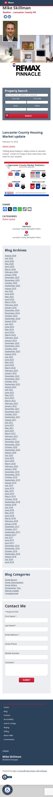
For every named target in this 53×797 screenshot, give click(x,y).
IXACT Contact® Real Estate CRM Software (29, 771)
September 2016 (12, 554)
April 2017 (9, 543)
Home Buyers (11, 579)
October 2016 (11, 551)
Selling (6, 731)
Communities (9, 739)
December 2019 (12, 471)
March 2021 (10, 433)
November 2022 (12, 378)
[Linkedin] (9, 16)
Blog (6, 711)
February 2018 (11, 521)
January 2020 (11, 469)
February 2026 (11, 272)
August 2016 (10, 556)
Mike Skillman (16, 7)
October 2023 (11, 348)
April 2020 (9, 460)
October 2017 (11, 529)
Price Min (15, 98)
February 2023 (11, 370)
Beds (16, 106)
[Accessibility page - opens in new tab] (8, 780)
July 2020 (9, 455)
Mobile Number (12, 653)
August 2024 (10, 321)
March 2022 (10, 400)
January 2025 (11, 307)
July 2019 (9, 485)
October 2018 (11, 499)
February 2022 (11, 403)
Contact (7, 715)
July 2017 (9, 537)
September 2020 (12, 450)
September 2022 (12, 384)
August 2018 (10, 504)
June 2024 (9, 326)
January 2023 (11, 373)
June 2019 (9, 488)
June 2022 (9, 392)
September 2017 (12, 532)
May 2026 (9, 263)
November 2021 (12, 411)
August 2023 (10, 354)
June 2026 (9, 261)
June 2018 (9, 510)
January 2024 (11, 340)
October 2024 (11, 315)
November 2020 (12, 444)
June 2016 (9, 562)
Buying (6, 727)
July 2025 (9, 291)
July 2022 (9, 389)
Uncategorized (11, 593)
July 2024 (9, 324)
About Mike (8, 735)
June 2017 (9, 540)
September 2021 (12, 417)
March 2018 (10, 518)
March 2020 (10, 463)
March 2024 (10, 335)
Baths (37, 106)
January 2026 (11, 274)
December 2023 (12, 343)
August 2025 (10, 288)
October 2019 (11, 477)
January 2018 (11, 524)
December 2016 (12, 545)
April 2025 (9, 299)
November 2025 (12, 280)
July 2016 (9, 559)
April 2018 (9, 515)
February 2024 (11, 337)
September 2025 (12, 285)
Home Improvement (14, 582)
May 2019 (9, 491)
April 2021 (9, 430)
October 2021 (11, 414)
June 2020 (9, 458)
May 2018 (9, 512)
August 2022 (10, 387)
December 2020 (12, 441)
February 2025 (11, 305)
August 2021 (10, 419)
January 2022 (11, 406)
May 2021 (9, 428)
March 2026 (10, 269)
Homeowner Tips (13, 588)
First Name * (11, 616)
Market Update (8, 146)
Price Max (37, 98)
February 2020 (11, 466)
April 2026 (9, 266)
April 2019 (9, 493)
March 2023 (10, 367)
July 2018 (9, 507)
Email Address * (12, 634)
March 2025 (10, 302)
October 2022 (11, 381)
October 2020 (11, 447)
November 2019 (12, 474)
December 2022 (12, 376)
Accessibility (8, 719)
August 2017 (10, 534)
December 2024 (12, 310)
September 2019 (12, 480)
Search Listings (10, 723)
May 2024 (9, 329)
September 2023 (12, 351)
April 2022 (9, 398)
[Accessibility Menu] (7, 790)
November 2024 (12, 313)
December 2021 (12, 408)
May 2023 (9, 362)
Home (6, 707)
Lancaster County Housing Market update (22, 134)
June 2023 (9, 359)
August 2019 (10, 482)
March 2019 (10, 496)
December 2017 (12, 526)
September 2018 (12, 502)
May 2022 (9, 395)
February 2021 (11, 436)
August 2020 (10, 452)
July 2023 (9, 357)
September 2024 (12, 318)
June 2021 (9, 425)
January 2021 (11, 439)
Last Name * (10, 625)
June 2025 (9, 294)
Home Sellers (11, 585)
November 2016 (12, 548)
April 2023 (9, 365)
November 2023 (12, 346)
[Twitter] (5, 16)
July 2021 (9, 422)
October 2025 (11, 283)
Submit (26, 680)
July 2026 (9, 258)
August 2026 (10, 255)
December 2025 (12, 277)
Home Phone (11, 644)
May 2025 (9, 296)
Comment (9, 662)
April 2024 (9, 332)
